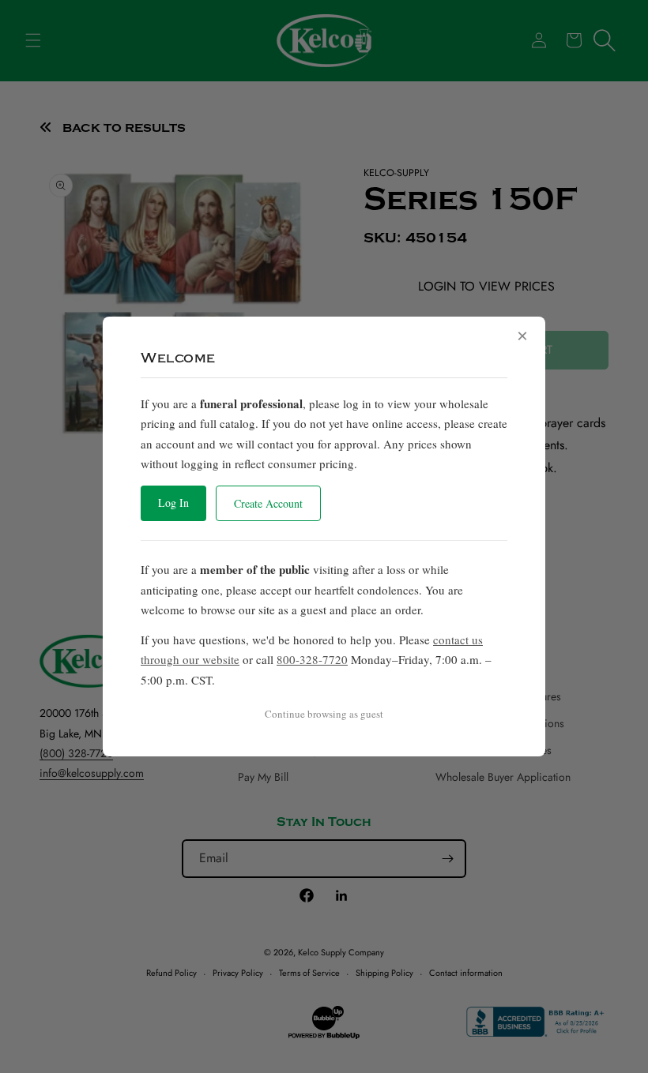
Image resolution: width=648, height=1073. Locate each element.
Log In (173, 502)
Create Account (268, 503)
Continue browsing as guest (324, 714)
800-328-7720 (312, 659)
